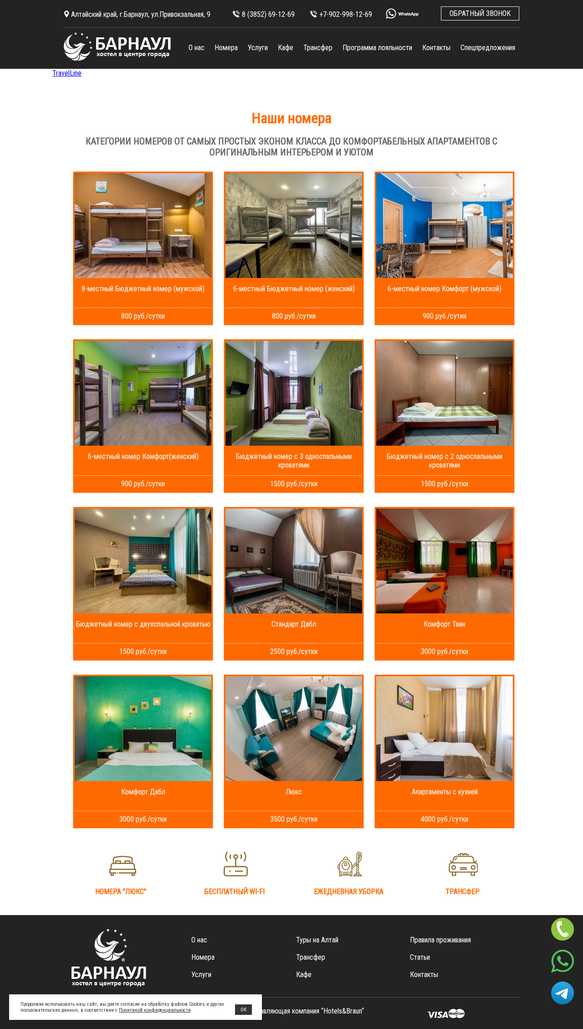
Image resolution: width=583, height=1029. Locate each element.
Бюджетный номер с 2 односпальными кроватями (444, 460)
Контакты (436, 47)
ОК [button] (243, 1010)
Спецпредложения (487, 47)
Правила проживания (440, 940)
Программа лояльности (377, 47)
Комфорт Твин (444, 624)
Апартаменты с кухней (445, 791)
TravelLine (67, 73)
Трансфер (317, 47)
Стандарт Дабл (293, 624)
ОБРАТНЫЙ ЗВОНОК (480, 13)
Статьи (420, 957)
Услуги (258, 47)
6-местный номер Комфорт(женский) (143, 456)
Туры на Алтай (317, 940)
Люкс (294, 791)
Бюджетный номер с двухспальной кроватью (143, 624)
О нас (197, 47)
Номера (226, 47)
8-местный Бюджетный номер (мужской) (143, 288)
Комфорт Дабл (143, 791)
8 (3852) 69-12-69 (268, 14)
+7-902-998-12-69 (345, 14)
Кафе (285, 47)
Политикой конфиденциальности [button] (155, 1010)
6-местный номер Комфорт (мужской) (444, 288)
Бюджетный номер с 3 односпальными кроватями (294, 460)
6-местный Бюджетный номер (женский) (294, 288)
